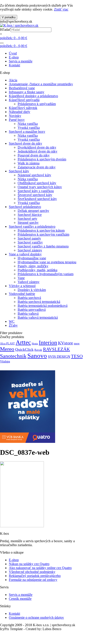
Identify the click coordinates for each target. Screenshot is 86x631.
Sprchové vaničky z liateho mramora (43, 246)
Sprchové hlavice (30, 214)
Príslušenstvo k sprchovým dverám (42, 159)
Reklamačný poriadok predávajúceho (35, 576)
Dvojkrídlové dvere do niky (37, 147)
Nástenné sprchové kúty (34, 175)
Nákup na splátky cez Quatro (29, 564)
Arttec (23, 342)
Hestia (35, 343)
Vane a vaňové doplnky (25, 254)
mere (77, 343)
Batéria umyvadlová (32, 309)
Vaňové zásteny (28, 282)
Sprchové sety (27, 218)
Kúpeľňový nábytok (23, 108)
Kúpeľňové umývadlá (24, 100)
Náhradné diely (19, 112)
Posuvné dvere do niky (34, 155)
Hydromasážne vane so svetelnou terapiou (47, 262)
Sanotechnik (13, 356)
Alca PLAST (7, 343)
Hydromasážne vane (32, 258)
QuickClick (24, 349)
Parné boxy (17, 120)
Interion (48, 342)
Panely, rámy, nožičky (33, 266)
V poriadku (8, 17)
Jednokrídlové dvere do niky (37, 151)
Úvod (13, 53)
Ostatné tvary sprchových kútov (40, 187)
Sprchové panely (29, 238)
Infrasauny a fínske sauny (26, 92)
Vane (21, 278)
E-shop (14, 57)
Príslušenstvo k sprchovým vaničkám (43, 234)
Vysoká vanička (29, 127)
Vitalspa (5, 361)
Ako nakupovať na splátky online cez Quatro (40, 568)
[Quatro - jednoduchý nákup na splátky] (27, 442)
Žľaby (13, 325)
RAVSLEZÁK (56, 349)
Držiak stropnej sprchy (33, 211)
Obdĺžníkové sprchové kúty (37, 183)
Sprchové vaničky (30, 242)
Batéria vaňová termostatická (38, 317)
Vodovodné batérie (22, 294)
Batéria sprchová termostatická (39, 302)
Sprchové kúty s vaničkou (36, 191)
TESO (77, 356)
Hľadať (5, 29)
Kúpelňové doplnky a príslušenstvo (33, 96)
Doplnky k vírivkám (32, 290)
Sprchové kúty (19, 171)
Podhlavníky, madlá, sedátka (37, 270)
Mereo (7, 349)
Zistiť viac (61, 9)
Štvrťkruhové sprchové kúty (37, 199)
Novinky (15, 116)
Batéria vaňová (28, 313)
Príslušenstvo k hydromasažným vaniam (45, 274)
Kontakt (14, 65)
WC (12, 321)
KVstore (65, 342)
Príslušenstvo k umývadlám (37, 104)
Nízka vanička (28, 123)
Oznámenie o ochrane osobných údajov (36, 617)
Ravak (38, 349)
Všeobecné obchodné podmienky (32, 572)
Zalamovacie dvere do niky (37, 167)
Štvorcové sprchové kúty (35, 195)
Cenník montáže (20, 598)
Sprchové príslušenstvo (25, 207)
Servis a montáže (20, 61)
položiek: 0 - (13, 38)
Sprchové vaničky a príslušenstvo (32, 226)
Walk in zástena (28, 163)
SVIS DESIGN (59, 357)
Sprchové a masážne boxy (27, 131)
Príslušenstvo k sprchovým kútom (41, 230)
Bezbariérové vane (22, 88)
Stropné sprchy (28, 222)
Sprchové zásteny (30, 250)
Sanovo (37, 355)
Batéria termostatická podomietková (42, 305)
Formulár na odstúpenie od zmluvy (33, 580)
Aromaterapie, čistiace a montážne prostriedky (41, 84)
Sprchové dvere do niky (25, 143)
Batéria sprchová (29, 298)
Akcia (13, 80)
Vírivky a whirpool (22, 286)
